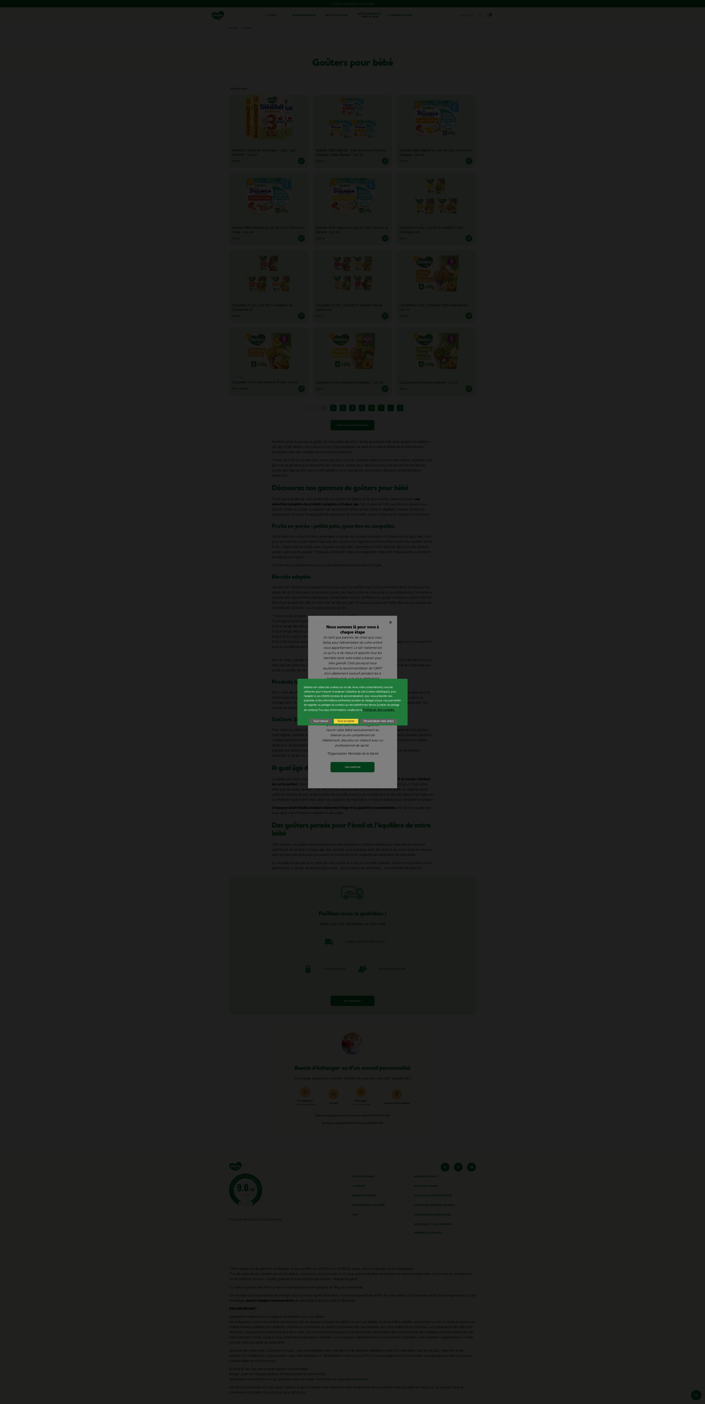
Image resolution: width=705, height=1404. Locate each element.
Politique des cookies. (379, 710)
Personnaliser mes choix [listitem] (378, 721)
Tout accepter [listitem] (346, 721)
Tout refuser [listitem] (320, 721)
